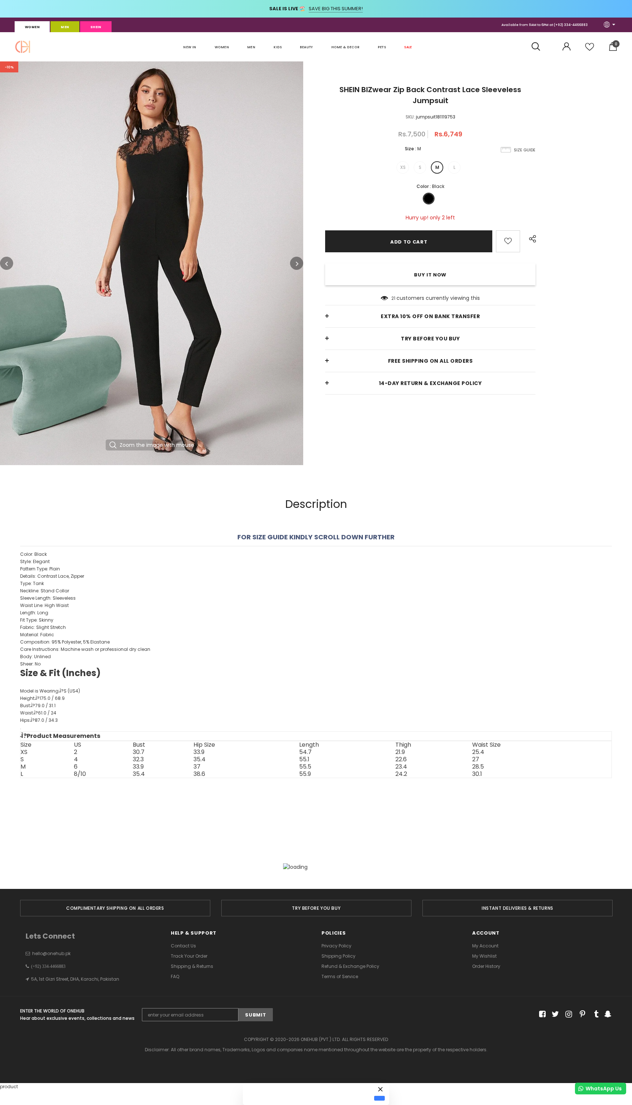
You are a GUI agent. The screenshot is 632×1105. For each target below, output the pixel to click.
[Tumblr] (593, 1014)
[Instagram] (567, 1014)
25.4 (478, 752)
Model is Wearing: (50, 691)
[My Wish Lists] (589, 49)
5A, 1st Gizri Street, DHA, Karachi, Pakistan (75, 979)
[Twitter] (554, 1014)
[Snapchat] (607, 1014)
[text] (316, 646)
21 (393, 298)
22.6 (401, 759)
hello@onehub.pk (51, 953)
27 (475, 759)
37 (196, 766)
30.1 (477, 774)
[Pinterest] (580, 1014)
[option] (151, 263)
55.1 (304, 759)
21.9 (400, 752)
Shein (95, 27)
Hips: (39, 720)
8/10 (80, 774)
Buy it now (430, 274)
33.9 (198, 752)
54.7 (305, 752)
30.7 (138, 752)
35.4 (199, 759)
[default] (379, 1098)
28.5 (478, 766)
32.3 (138, 759)
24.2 (401, 774)
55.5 (305, 766)
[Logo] (23, 47)
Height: (42, 698)
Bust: (38, 705)
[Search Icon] (539, 46)
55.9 (305, 774)
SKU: (410, 117)
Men (65, 27)
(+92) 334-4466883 (571, 25)
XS (403, 167)
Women (32, 27)
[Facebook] (541, 1014)
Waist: (38, 713)
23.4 (401, 766)
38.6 (199, 774)
